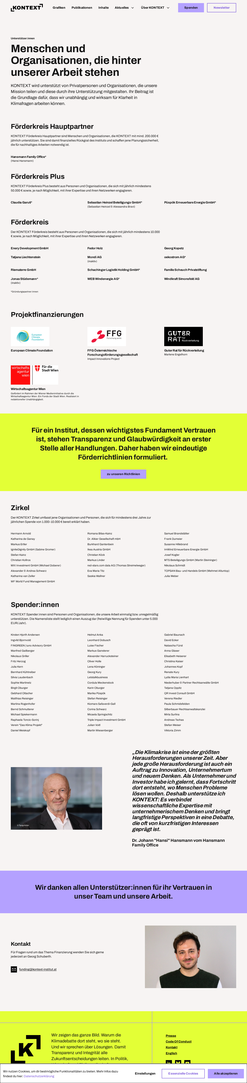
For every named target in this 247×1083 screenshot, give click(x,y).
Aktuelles (122, 7)
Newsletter (222, 7)
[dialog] (123, 1073)
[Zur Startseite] (27, 8)
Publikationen (82, 7)
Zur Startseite (26, 1050)
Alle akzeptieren (226, 1073)
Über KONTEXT (152, 7)
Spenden (191, 7)
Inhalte (103, 7)
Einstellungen (145, 1073)
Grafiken (59, 7)
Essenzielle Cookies (183, 1073)
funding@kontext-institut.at (38, 969)
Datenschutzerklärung (39, 1076)
